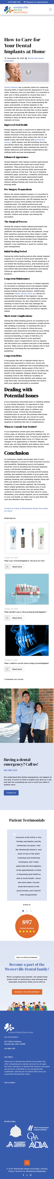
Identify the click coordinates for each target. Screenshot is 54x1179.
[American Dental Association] (38, 1123)
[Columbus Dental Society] (16, 1112)
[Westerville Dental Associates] (25, 9)
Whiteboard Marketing (36, 1147)
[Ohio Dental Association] (33, 1116)
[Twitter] (27, 1150)
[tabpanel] (27, 855)
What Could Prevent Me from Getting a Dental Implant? (26, 663)
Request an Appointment (37, 2)
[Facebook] (23, 1150)
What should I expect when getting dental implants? (25, 612)
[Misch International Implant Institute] (38, 1106)
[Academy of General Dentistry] (16, 1122)
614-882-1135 (15, 2)
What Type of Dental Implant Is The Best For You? (24, 561)
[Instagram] (30, 1150)
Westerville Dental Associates (27, 1144)
